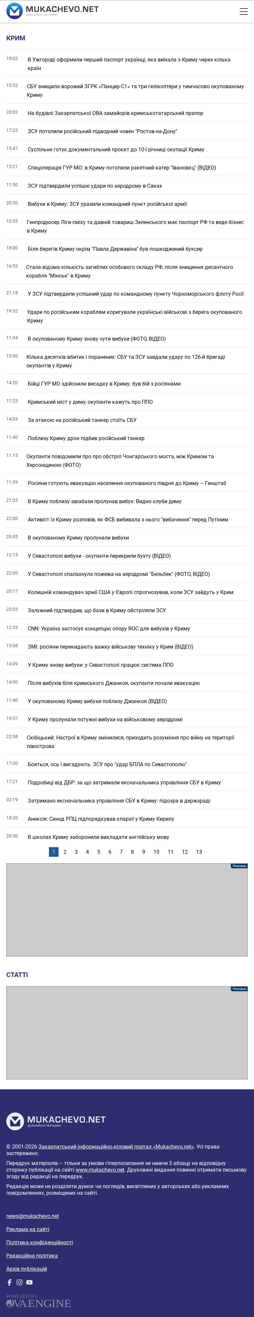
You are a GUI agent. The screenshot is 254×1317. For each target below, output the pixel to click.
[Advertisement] (127, 910)
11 (171, 852)
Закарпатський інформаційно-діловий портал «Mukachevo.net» (116, 1147)
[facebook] (9, 1284)
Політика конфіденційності (39, 1242)
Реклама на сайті (27, 1229)
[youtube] (29, 1284)
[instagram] (19, 1284)
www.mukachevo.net (100, 1170)
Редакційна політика (32, 1256)
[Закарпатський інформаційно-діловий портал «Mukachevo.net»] (52, 11)
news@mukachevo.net (32, 1216)
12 (185, 852)
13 (199, 852)
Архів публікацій (26, 1269)
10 (156, 852)
